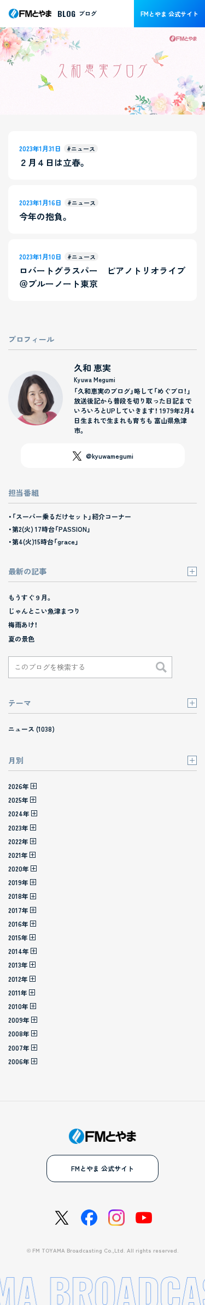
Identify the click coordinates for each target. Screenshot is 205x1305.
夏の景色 (21, 638)
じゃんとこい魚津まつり (44, 610)
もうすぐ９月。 (30, 597)
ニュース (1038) (31, 728)
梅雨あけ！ (23, 624)
